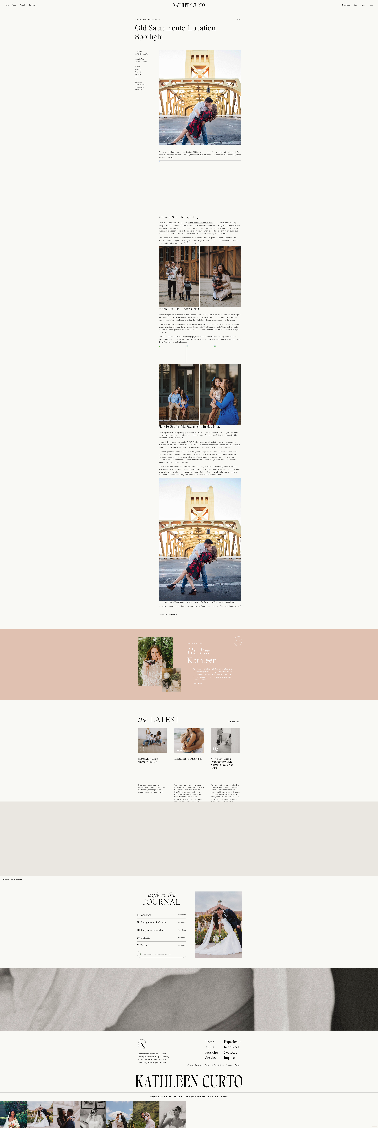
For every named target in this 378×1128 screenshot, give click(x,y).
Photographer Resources (147, 20)
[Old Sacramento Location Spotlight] (218, 924)
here (232, 602)
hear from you (234, 606)
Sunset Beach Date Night (188, 759)
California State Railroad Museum (200, 223)
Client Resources (140, 85)
